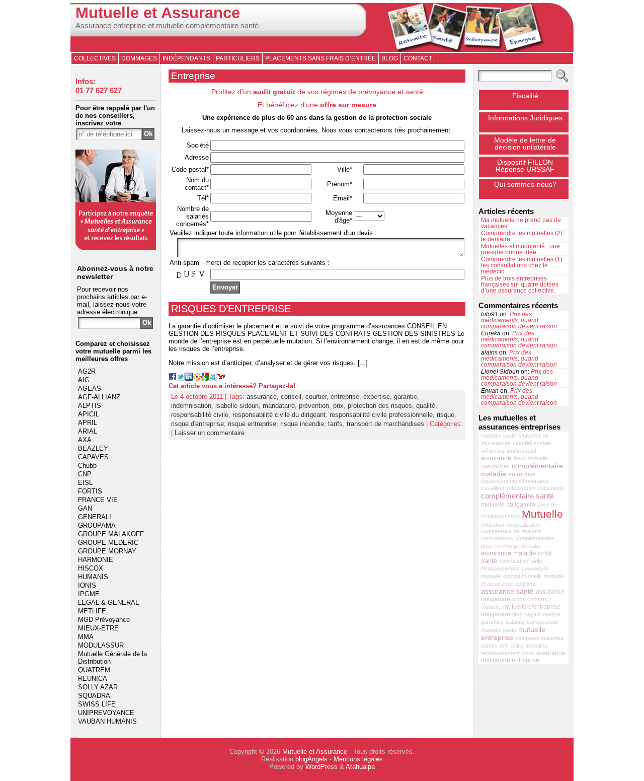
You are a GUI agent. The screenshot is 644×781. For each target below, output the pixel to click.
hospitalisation (523, 525)
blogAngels (311, 759)
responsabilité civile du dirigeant (279, 414)
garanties (492, 622)
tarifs (335, 424)
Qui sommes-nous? (525, 184)
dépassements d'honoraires (515, 481)
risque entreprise (252, 424)
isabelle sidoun (237, 405)
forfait (544, 553)
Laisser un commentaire (210, 433)
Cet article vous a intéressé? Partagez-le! (232, 386)
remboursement (500, 568)
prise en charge (500, 546)
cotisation (492, 525)
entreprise (345, 396)
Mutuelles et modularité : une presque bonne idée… (520, 249)
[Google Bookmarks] (205, 378)
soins (518, 599)
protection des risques (380, 405)
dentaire (531, 546)
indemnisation (191, 405)
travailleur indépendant (508, 488)
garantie (405, 396)
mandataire (279, 405)
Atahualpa (360, 766)
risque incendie (302, 424)
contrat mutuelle (522, 576)
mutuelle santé (498, 436)
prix (338, 405)
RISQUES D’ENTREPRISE (231, 308)
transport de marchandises (385, 424)
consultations (497, 538)
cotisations (551, 488)
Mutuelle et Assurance (157, 13)
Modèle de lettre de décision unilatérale (525, 143)
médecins (493, 451)
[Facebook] (173, 378)
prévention (314, 405)
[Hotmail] (213, 378)
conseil (291, 396)
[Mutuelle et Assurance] (322, 27)
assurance (262, 396)
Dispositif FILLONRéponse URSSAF (525, 165)
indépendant (521, 451)
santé (489, 560)
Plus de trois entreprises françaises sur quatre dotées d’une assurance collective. (519, 284)
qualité (425, 405)
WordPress (321, 766)
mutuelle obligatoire (508, 504)
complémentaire (534, 538)
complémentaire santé (517, 495)
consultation (513, 561)
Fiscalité (525, 96)
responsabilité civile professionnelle (381, 414)
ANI (504, 646)
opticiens (526, 584)
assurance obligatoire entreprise (523, 657)
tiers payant (526, 614)
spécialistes (495, 466)
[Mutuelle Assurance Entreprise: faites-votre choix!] (115, 248)
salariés (515, 622)
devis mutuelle (530, 458)
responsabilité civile (199, 414)
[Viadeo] (197, 378)
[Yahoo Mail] (221, 378)
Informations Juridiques (525, 118)
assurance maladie (508, 553)
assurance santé (507, 591)
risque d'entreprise (197, 424)
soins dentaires (529, 646)
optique (551, 614)
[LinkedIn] (189, 378)
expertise (376, 396)
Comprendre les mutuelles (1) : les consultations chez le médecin (523, 265)
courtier (316, 396)
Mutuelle (542, 514)
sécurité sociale (532, 443)
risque (445, 414)
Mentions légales (358, 759)
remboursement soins (507, 653)
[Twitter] (181, 378)
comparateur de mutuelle (511, 531)
